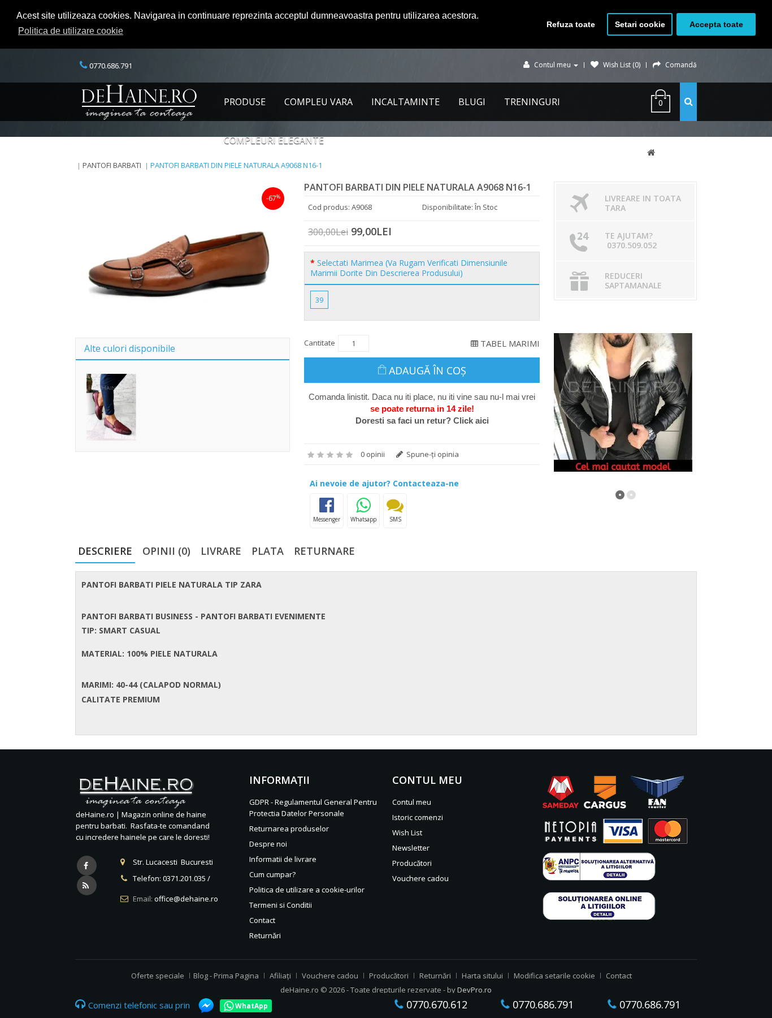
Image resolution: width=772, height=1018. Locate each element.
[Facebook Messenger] (200, 1005)
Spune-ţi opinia (432, 454)
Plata (267, 551)
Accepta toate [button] (716, 24)
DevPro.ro (474, 990)
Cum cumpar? (272, 874)
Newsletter (411, 848)
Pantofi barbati (112, 165)
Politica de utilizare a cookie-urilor (307, 890)
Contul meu (411, 802)
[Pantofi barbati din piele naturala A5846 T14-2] (111, 407)
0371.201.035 (184, 878)
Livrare (221, 551)
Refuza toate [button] (571, 24)
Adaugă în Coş (427, 370)
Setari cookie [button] (640, 24)
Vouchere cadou (420, 878)
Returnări (265, 935)
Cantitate (319, 343)
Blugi (471, 102)
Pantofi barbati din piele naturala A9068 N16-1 (236, 165)
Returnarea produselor (289, 828)
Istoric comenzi (417, 817)
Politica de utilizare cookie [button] (70, 31)
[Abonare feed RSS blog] (87, 885)
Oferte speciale (157, 975)
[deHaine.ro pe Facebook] (87, 865)
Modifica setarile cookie (554, 975)
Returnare (324, 551)
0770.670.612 (435, 1004)
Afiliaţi (280, 975)
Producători (412, 863)
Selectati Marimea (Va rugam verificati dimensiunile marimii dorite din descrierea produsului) (409, 268)
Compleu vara (318, 102)
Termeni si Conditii (280, 905)
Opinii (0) (166, 551)
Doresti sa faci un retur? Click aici (422, 420)
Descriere (105, 551)
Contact (262, 920)
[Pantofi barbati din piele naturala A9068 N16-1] (180, 256)
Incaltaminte (405, 102)
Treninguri (532, 102)
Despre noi (268, 844)
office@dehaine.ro (186, 899)
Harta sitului (482, 975)
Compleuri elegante (274, 140)
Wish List (407, 832)
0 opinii (373, 454)
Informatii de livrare (282, 859)
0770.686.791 (542, 1004)
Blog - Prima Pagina (226, 975)
